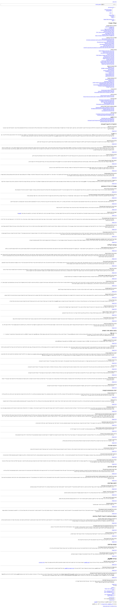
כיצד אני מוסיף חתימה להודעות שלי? (107, 53)
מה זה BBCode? (111, 67)
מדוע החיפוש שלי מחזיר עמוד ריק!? (107, 102)
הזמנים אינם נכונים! (110, 41)
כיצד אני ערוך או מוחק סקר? (108, 56)
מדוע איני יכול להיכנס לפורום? (108, 57)
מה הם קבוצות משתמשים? (109, 81)
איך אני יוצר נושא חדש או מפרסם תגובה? (106, 50)
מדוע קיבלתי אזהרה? (110, 59)
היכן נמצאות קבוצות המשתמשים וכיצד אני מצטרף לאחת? (103, 82)
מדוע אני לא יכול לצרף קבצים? (108, 58)
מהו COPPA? (111, 27)
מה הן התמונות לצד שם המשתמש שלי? (107, 44)
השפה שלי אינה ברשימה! (109, 43)
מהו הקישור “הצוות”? (110, 87)
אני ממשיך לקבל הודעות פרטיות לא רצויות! (106, 91)
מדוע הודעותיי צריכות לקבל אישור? (107, 62)
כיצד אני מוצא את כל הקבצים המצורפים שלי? (105, 115)
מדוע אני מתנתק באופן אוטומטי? (108, 34)
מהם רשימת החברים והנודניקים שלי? (107, 95)
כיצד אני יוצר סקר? (110, 54)
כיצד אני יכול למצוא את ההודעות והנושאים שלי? (105, 104)
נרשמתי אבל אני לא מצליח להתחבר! (107, 30)
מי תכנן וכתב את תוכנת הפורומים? (107, 118)
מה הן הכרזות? (111, 72)
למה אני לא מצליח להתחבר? (109, 31)
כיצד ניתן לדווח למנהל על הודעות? (107, 60)
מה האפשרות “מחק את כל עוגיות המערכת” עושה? (104, 35)
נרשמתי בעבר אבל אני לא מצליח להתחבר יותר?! (105, 32)
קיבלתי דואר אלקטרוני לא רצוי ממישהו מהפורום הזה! (104, 92)
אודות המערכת (42, 562)
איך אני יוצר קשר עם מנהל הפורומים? (107, 121)
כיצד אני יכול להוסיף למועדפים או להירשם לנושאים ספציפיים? (102, 108)
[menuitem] (108, 9)
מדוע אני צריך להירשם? (109, 26)
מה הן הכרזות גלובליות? (109, 71)
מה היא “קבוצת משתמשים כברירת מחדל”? (106, 85)
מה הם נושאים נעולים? (110, 74)
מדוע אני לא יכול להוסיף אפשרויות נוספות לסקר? (105, 55)
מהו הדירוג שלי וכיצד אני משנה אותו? (107, 46)
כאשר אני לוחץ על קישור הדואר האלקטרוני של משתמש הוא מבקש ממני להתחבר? (98, 47)
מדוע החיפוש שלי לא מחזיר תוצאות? (107, 100)
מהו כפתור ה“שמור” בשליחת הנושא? (107, 61)
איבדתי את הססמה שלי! (109, 33)
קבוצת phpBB (87, 562)
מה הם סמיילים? (111, 69)
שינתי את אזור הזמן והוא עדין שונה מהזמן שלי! (105, 42)
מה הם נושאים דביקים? (109, 73)
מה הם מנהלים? (111, 80)
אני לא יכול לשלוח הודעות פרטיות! (107, 90)
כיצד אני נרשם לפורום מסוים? (108, 109)
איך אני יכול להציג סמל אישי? (108, 45)
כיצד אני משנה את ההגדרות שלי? (108, 38)
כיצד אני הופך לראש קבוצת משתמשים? (106, 83)
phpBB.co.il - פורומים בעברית (107, 604)
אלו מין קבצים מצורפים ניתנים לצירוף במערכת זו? (105, 113)
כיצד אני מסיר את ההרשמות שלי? (108, 110)
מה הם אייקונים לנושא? (109, 76)
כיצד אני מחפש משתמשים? (109, 103)
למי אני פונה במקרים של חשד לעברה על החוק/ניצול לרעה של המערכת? (101, 120)
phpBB (19, 213)
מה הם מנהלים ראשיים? (109, 79)
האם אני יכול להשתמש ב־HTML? (107, 68)
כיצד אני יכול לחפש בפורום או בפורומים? (106, 99)
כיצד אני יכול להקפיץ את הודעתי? (108, 64)
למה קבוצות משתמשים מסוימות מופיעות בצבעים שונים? (103, 84)
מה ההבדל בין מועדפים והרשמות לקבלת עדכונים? (105, 107)
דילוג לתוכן (115, 1)
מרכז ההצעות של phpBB (69, 568)
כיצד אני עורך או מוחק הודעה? (108, 51)
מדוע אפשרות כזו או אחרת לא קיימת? (107, 119)
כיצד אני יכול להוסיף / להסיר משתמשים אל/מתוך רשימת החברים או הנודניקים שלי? (98, 96)
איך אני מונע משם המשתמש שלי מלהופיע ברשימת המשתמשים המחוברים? (100, 39)
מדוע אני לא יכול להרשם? (109, 29)
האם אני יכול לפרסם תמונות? (108, 70)
